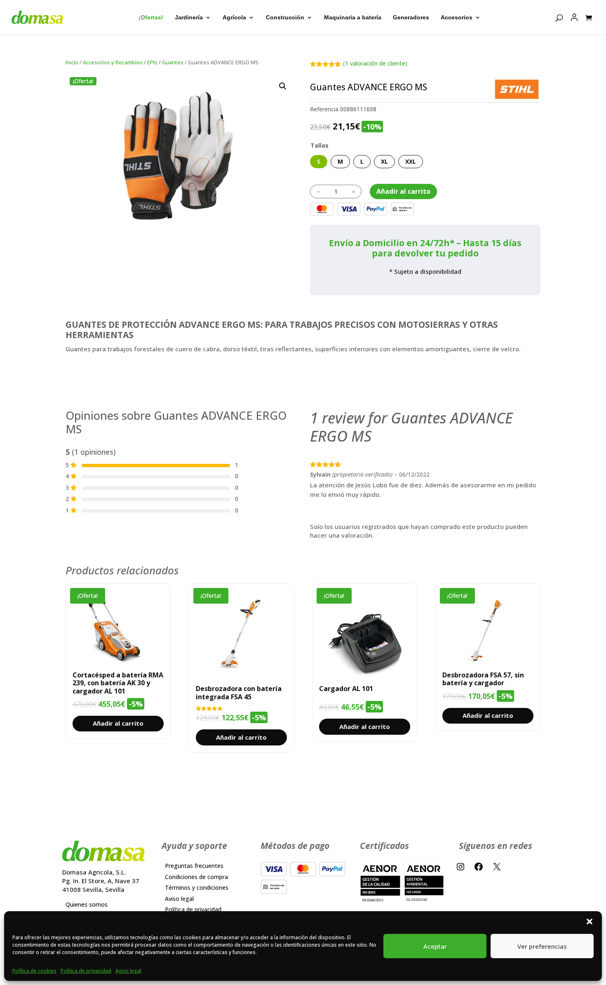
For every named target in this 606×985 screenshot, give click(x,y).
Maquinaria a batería (352, 17)
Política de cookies (34, 970)
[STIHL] (516, 89)
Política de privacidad (86, 970)
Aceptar (435, 946)
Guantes (172, 62)
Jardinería (189, 17)
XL (384, 161)
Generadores (411, 17)
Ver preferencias (542, 946)
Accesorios (456, 17)
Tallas (319, 145)
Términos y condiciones (196, 887)
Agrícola (234, 17)
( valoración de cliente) (375, 63)
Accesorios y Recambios (113, 62)
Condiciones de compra (196, 877)
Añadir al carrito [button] (118, 723)
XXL (410, 161)
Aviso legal (128, 970)
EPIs (152, 62)
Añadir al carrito (403, 191)
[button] (282, 86)
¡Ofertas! (151, 17)
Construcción (285, 17)
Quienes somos (87, 904)
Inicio (72, 62)
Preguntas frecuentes (194, 866)
